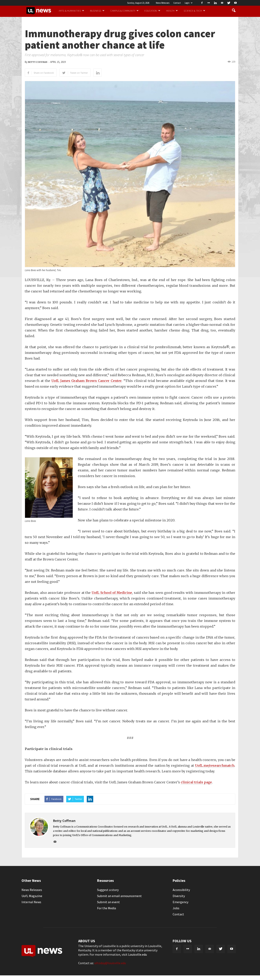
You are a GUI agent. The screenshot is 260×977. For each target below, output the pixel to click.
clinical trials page (196, 782)
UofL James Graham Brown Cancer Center (86, 381)
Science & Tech (193, 10)
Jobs (176, 908)
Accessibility (181, 890)
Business (95, 10)
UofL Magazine (32, 896)
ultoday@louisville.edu (110, 963)
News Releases (162, 2)
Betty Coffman (37, 62)
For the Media (106, 908)
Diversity (179, 896)
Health (170, 10)
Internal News (31, 902)
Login (187, 2)
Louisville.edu (137, 954)
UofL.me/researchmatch (214, 765)
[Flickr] (209, 3)
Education (150, 10)
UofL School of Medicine (112, 593)
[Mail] (222, 3)
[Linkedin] (215, 3)
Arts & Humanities (70, 10)
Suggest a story (108, 890)
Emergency (180, 902)
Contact (177, 2)
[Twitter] (229, 3)
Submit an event (108, 902)
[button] (233, 10)
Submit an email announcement (119, 896)
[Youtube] (235, 3)
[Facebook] (202, 3)
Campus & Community (122, 10)
